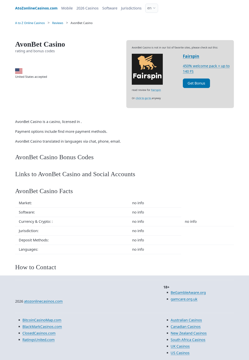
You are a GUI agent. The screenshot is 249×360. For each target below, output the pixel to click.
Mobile (67, 8)
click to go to (144, 98)
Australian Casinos (186, 320)
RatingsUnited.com (38, 339)
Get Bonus (196, 83)
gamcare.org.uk (184, 299)
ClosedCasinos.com (39, 333)
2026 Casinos (87, 8)
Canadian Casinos (186, 326)
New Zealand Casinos (189, 333)
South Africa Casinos (188, 339)
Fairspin (191, 56)
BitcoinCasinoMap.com (41, 320)
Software (109, 8)
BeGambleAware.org (188, 292)
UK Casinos (180, 346)
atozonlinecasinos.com (43, 301)
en (149, 7)
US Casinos (180, 352)
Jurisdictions (131, 8)
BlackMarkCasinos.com (42, 326)
